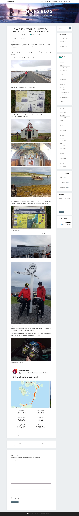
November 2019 (63, 150)
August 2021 (62, 143)
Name (12, 480)
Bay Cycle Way (62, 60)
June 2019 (62, 153)
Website (12, 492)
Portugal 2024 (62, 89)
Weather (60, 1)
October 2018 (62, 161)
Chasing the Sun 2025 (64, 38)
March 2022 (62, 138)
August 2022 (62, 133)
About (70, 1)
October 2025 (62, 115)
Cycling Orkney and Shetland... (19, 435)
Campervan (62, 62)
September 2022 (63, 130)
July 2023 (61, 125)
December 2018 (63, 156)
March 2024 (62, 122)
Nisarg (50, 513)
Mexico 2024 (62, 87)
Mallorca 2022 (62, 84)
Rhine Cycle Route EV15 (64, 92)
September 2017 (63, 166)
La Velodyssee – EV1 (63, 77)
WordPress (42, 513)
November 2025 (63, 112)
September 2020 (63, 148)
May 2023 (61, 127)
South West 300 (63, 94)
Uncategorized (54, 1)
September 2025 (63, 117)
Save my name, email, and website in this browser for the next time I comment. (29, 498)
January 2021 (62, 145)
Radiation (65, 1)
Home (42, 1)
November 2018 (63, 158)
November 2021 (63, 140)
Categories (47, 1)
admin (32, 34)
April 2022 (62, 135)
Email (12, 486)
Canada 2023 (62, 65)
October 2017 (62, 163)
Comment (13, 461)
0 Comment (38, 34)
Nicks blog (10, 1)
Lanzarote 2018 (63, 79)
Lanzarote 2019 (63, 82)
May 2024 (61, 120)
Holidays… (62, 74)
